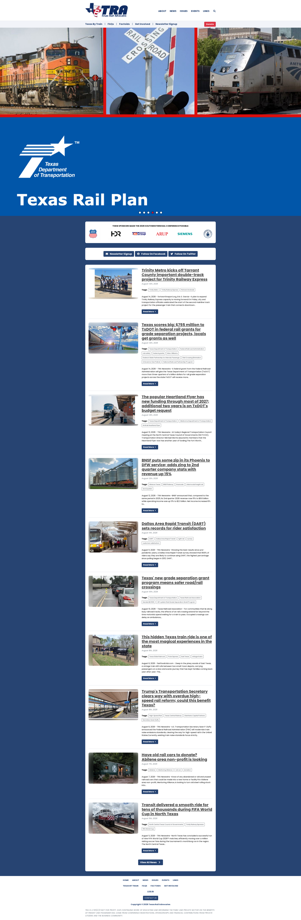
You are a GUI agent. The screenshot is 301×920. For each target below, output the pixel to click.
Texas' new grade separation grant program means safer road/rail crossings (175, 582)
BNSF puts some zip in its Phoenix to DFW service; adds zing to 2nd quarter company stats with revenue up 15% (176, 467)
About (162, 11)
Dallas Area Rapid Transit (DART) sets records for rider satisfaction (174, 526)
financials (180, 484)
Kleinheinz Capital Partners (195, 716)
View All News (148, 862)
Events (195, 11)
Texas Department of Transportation (163, 349)
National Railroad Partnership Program (178, 362)
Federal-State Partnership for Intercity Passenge (161, 358)
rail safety (146, 353)
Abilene (152, 770)
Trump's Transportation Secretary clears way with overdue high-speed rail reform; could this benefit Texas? (176, 698)
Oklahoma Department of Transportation (195, 421)
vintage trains (197, 657)
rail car (178, 770)
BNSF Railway (168, 484)
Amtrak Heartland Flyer (151, 425)
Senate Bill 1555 (148, 602)
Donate (210, 24)
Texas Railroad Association (190, 598)
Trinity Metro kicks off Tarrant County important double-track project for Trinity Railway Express (174, 275)
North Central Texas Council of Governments (166, 824)
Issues (184, 11)
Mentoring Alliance (165, 770)
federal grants (158, 353)
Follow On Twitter (185, 254)
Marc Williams (172, 353)
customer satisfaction (151, 543)
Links (206, 11)
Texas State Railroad (157, 657)
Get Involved (142, 24)
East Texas (185, 657)
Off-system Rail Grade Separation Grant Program (176, 602)
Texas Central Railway (173, 716)
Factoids (124, 24)
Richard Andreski (187, 290)
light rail (181, 539)
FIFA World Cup (148, 829)
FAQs (111, 24)
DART (151, 539)
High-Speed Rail (155, 716)
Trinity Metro (153, 290)
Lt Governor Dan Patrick (151, 362)
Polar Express (173, 657)
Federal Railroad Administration (192, 349)
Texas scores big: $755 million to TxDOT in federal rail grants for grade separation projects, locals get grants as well (174, 331)
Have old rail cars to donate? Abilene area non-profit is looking (174, 757)
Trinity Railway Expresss (195, 824)
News (173, 11)
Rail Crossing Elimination (192, 358)
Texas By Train (93, 24)
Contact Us (151, 898)
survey (189, 539)
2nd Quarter (147, 489)
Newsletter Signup (166, 24)
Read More (148, 311)
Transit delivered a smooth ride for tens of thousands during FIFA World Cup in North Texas (177, 809)
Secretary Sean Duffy (151, 720)
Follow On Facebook (153, 254)
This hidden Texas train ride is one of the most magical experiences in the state (177, 641)
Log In (150, 891)
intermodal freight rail (195, 484)
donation (187, 770)
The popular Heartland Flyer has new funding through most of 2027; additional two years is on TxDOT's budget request (175, 403)
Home (126, 880)
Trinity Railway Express (170, 290)
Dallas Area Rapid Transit (165, 539)
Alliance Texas (154, 484)
